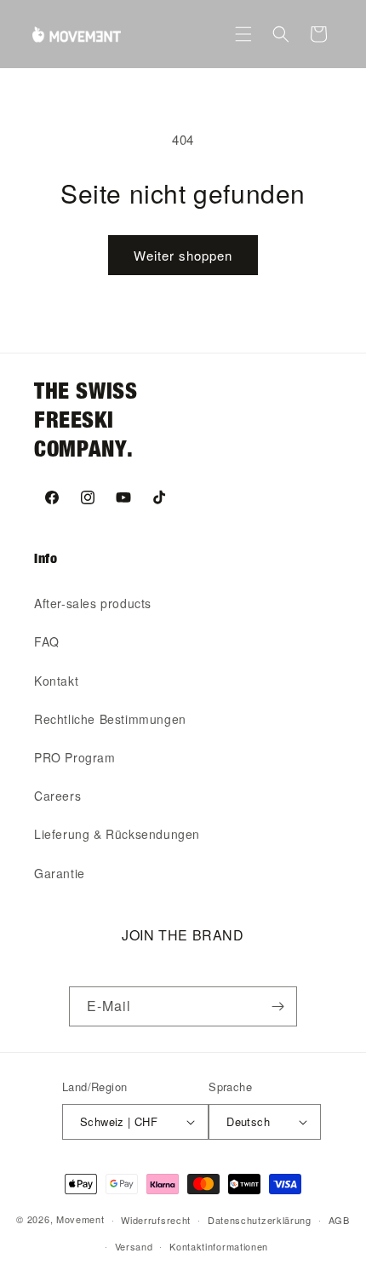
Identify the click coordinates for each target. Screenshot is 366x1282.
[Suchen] (281, 34)
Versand (134, 1246)
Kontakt (56, 680)
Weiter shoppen (183, 255)
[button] (243, 34)
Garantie (59, 873)
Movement (80, 1219)
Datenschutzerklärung (260, 1220)
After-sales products (93, 603)
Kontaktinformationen (218, 1246)
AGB (339, 1220)
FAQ (47, 641)
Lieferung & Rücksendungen (117, 833)
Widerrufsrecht (156, 1220)
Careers (57, 795)
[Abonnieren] (277, 1006)
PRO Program (75, 757)
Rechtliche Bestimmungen (110, 718)
